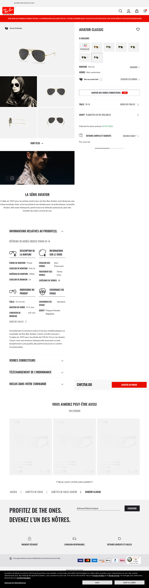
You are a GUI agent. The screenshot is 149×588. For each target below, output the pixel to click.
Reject (97, 582)
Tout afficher (74, 410)
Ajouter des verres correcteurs (108, 92)
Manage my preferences (15, 583)
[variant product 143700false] (109, 47)
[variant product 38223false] (121, 47)
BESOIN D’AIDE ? (129, 136)
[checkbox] (138, 29)
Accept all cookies (129, 582)
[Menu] (139, 558)
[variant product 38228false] (84, 57)
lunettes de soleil (34, 492)
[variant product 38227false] (133, 47)
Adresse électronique (87, 508)
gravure (134, 67)
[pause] (12, 178)
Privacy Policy (98, 575)
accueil (13, 492)
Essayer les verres (129, 79)
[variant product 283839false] (96, 57)
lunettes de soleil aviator (64, 492)
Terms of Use (114, 575)
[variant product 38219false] (96, 47)
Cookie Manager (24, 578)
